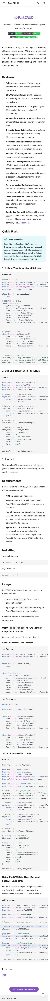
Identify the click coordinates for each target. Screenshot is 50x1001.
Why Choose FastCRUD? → (24, 989)
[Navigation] (4, 3)
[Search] (44, 3)
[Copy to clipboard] (45, 279)
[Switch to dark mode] (38, 3)
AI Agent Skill (24, 223)
